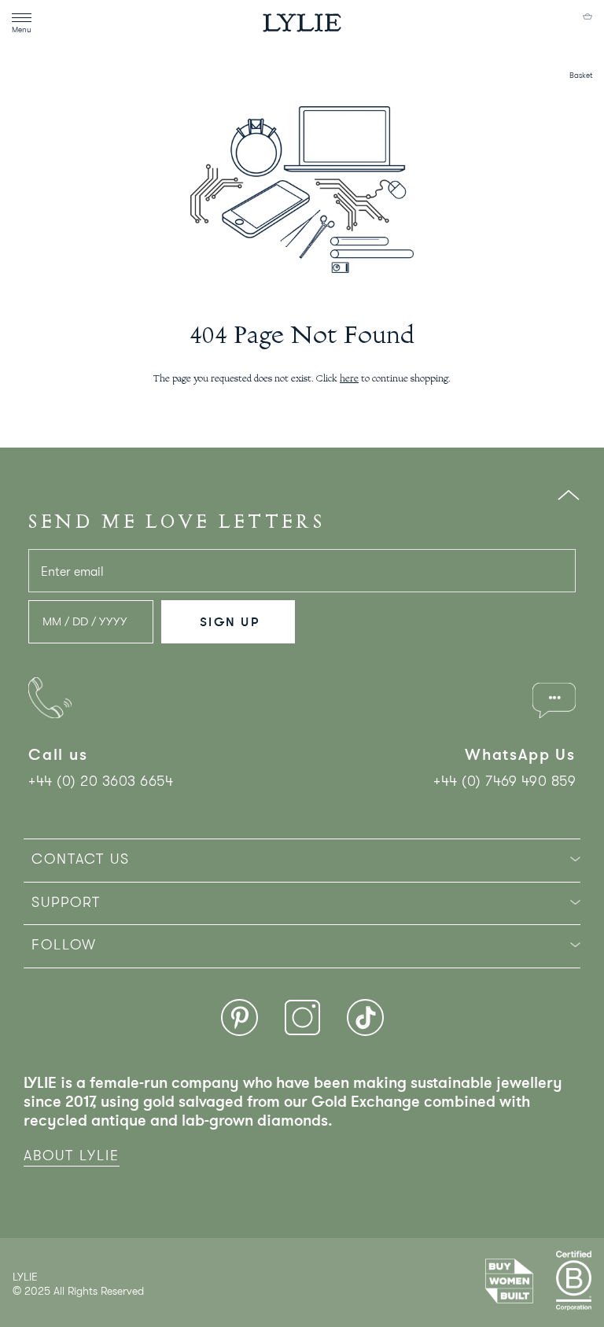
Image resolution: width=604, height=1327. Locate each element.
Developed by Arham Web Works (60, 1306)
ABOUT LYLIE (72, 1155)
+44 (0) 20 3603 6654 (100, 781)
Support (66, 902)
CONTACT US (80, 859)
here (349, 379)
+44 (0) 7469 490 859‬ (504, 781)
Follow (64, 945)
